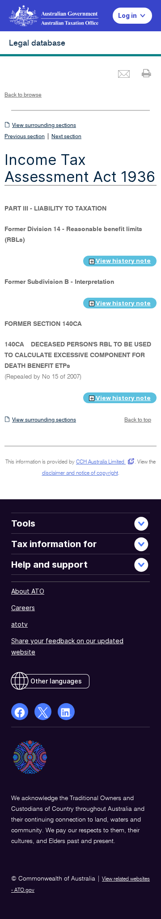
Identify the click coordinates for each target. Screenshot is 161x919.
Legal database (37, 43)
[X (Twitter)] (42, 711)
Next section (66, 136)
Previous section (24, 136)
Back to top (137, 420)
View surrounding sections (44, 125)
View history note (122, 260)
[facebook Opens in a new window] (19, 711)
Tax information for (54, 544)
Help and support (49, 564)
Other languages (56, 681)
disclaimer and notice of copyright (80, 473)
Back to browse (23, 95)
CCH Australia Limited (103, 462)
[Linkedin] (66, 711)
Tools (23, 523)
